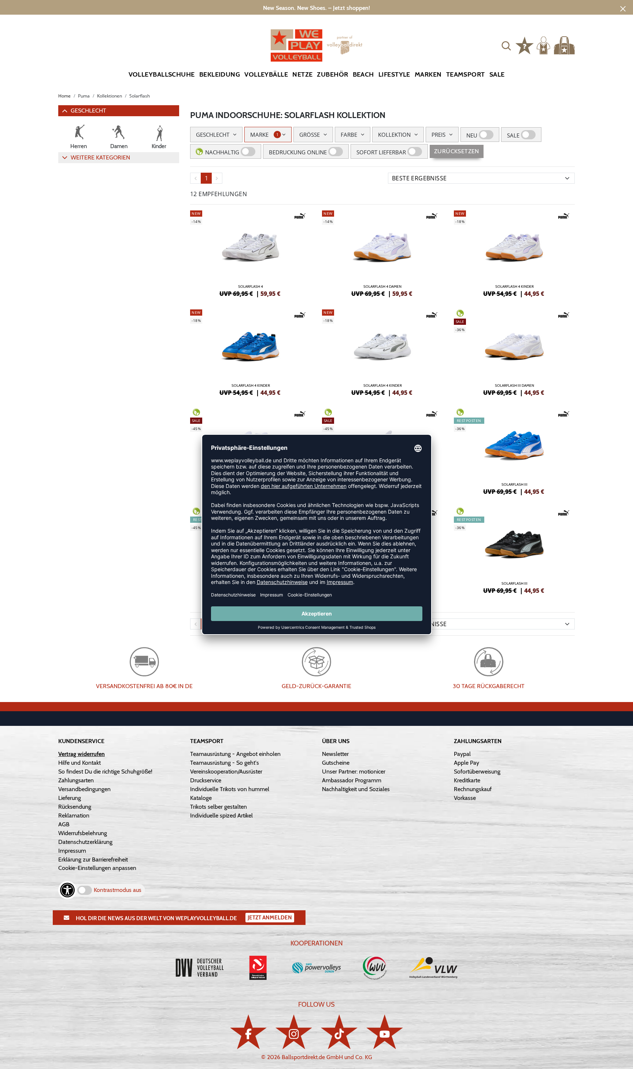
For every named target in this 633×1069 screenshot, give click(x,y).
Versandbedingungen (84, 789)
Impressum (72, 850)
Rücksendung (74, 806)
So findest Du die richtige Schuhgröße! (105, 771)
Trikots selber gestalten (218, 806)
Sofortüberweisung (477, 771)
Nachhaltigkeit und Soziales (356, 789)
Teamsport (465, 74)
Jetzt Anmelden (270, 917)
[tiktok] (339, 1031)
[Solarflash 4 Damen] (382, 252)
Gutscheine (335, 762)
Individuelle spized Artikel (221, 815)
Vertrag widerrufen (81, 753)
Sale (497, 74)
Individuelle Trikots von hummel (229, 789)
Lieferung (69, 797)
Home (64, 96)
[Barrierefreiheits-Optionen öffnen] (67, 890)
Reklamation (73, 815)
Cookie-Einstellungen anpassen (97, 867)
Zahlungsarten (76, 780)
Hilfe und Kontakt (79, 762)
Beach (363, 74)
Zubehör (332, 74)
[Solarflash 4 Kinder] (514, 252)
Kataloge (201, 797)
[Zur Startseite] (316, 45)
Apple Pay (466, 762)
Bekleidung (219, 74)
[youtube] (384, 1031)
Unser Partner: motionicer (353, 771)
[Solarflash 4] (250, 252)
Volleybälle (266, 74)
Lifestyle (394, 74)
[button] (506, 45)
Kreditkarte (467, 780)
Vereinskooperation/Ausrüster (226, 771)
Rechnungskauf (473, 789)
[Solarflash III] (514, 450)
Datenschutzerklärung (85, 841)
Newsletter (335, 753)
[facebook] (248, 1031)
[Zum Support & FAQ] (524, 45)
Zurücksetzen (456, 151)
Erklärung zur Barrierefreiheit (93, 859)
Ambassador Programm (351, 780)
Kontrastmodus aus (117, 889)
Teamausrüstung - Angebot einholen (235, 753)
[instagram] (293, 1031)
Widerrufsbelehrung (82, 833)
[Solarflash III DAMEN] (514, 351)
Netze (302, 74)
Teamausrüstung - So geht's (224, 762)
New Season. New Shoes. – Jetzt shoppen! (316, 7)
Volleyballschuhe (162, 74)
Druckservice (205, 780)
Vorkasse (465, 797)
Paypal (462, 753)
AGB (64, 824)
